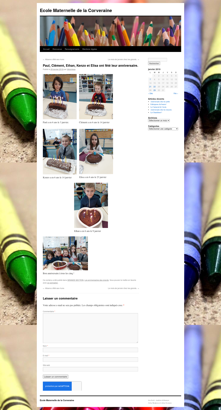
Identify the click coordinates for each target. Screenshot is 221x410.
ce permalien (52, 282)
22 (154, 86)
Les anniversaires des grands (96, 280)
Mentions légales (89, 49)
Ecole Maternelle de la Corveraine (76, 10)
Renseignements (72, 49)
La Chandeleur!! (156, 112)
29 (154, 90)
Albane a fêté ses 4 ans (53, 59)
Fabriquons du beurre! (158, 104)
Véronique (71, 69)
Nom (45, 346)
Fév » (176, 93)
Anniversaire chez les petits (160, 101)
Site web (46, 365)
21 (150, 86)
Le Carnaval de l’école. (158, 107)
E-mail (46, 355)
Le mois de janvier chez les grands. (123, 59)
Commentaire (49, 311)
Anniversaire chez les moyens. (161, 109)
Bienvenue (57, 49)
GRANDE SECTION (75, 280)
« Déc (150, 93)
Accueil (46, 49)
